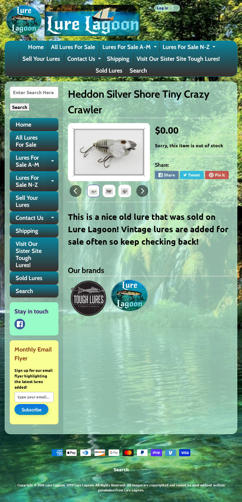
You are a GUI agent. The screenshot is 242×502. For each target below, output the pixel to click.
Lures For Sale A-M (130, 48)
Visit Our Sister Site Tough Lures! (178, 58)
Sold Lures (109, 70)
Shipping (118, 58)
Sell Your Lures (41, 58)
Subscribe (31, 410)
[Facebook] (19, 324)
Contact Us (84, 60)
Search (138, 70)
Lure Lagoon (55, 485)
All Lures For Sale (73, 46)
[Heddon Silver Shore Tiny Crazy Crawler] (93, 191)
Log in (162, 8)
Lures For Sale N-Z (190, 48)
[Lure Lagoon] (72, 20)
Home (36, 46)
